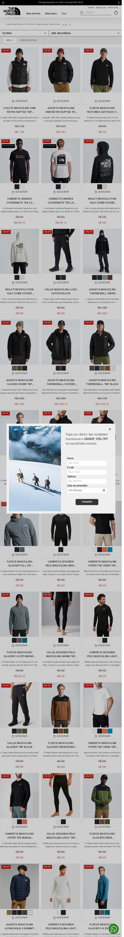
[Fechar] (110, 429)
